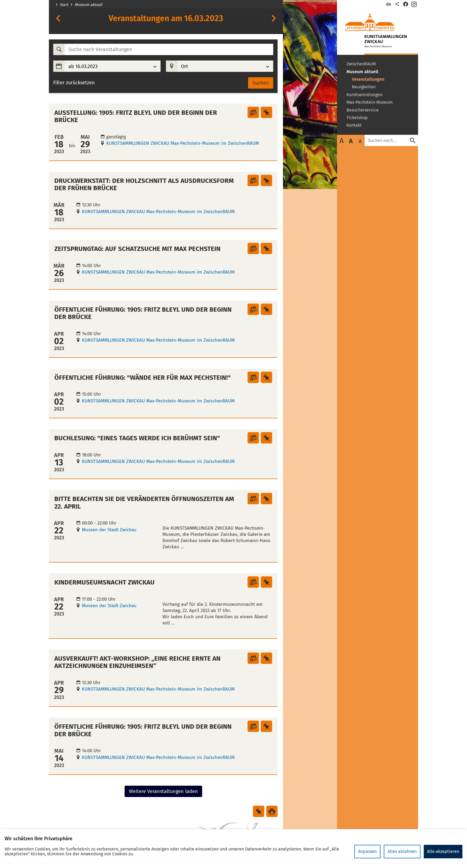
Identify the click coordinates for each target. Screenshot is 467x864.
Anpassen (367, 851)
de (388, 4)
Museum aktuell (88, 5)
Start (64, 5)
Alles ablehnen (402, 851)
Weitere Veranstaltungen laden (163, 791)
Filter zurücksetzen (74, 83)
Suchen (260, 83)
